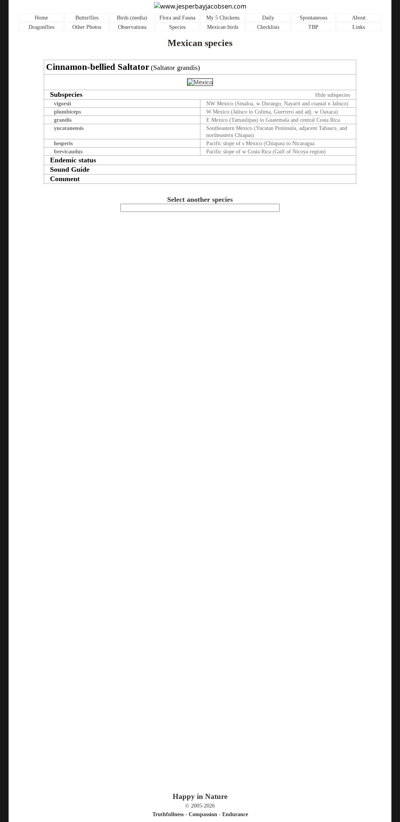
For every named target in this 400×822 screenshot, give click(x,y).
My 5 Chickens (222, 18)
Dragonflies (41, 27)
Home (41, 18)
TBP (313, 27)
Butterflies (86, 18)
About (359, 18)
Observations (132, 27)
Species (177, 27)
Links (358, 27)
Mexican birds (222, 27)
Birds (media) (132, 18)
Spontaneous (313, 18)
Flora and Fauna (177, 18)
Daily (268, 18)
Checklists (268, 27)
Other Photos (86, 27)
